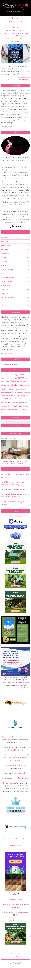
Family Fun (15, 28)
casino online (23, 773)
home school (25, 392)
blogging (17, 375)
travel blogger (22, 406)
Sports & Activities (7, 298)
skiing (25, 402)
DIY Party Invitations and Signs (15, 34)
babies (2, 375)
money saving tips (10, 395)
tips (2, 406)
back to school (8, 375)
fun (20, 389)
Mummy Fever (15, 963)
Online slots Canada (8, 783)
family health (23, 381)
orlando (19, 399)
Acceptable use (12, 952)
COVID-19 (20, 377)
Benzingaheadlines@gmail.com (18, 682)
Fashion (4, 258)
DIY (26, 378)
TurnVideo (4, 482)
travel (13, 406)
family (7, 381)
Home (4, 952)
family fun (15, 381)
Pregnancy (4, 294)
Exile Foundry (5, 475)
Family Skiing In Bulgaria (16, 489)
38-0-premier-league (8, 494)
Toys (2, 302)
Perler (3, 489)
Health (3, 274)
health (10, 392)
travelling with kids (10, 409)
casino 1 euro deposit (15, 920)
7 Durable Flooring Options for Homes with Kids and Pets (14, 463)
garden (22, 389)
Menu (16, 18)
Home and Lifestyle (15, 30)
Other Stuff (5, 286)
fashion (17, 389)
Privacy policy (24, 952)
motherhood (20, 395)
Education (4, 250)
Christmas (4, 242)
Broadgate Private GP (15, 845)
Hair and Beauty (7, 270)
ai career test (6, 502)
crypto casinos (24, 912)
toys (9, 406)
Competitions (5, 246)
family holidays (5, 385)
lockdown (3, 395)
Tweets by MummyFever (9, 364)
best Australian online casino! (19, 778)
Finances (4, 262)
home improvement (18, 392)
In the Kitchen (6, 282)
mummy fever (11, 398)
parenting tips (14, 402)
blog (13, 375)
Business (4, 238)
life (29, 392)
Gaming (4, 266)
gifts (6, 392)
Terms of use (15, 953)
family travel (8, 389)
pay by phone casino (14, 765)
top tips (5, 406)
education (3, 381)
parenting (6, 402)
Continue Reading (23, 79)
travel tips (18, 409)
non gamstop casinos (15, 900)
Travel (3, 306)
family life (15, 385)
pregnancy (21, 402)
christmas (4, 378)
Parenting (4, 290)
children (21, 375)
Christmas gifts (11, 378)
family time (25, 385)
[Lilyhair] (15, 885)
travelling (3, 409)
